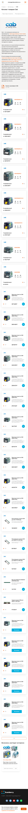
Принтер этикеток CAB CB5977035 (17, 438)
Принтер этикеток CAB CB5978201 (17, 417)
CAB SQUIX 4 (17, 124)
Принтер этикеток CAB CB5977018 (17, 376)
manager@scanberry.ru (14, 2)
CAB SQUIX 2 (17, 173)
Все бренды (11, 6)
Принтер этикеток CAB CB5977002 (17, 315)
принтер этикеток (8, 768)
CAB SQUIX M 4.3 (18, 198)
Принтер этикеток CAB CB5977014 (17, 295)
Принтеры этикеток (7, 13)
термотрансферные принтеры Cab (11, 58)
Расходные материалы (21, 13)
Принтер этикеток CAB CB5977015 (17, 641)
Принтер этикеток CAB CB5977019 (17, 478)
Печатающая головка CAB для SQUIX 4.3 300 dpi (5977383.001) (18, 560)
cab (16, 768)
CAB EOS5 (17, 272)
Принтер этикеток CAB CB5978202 (17, 702)
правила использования (8, 810)
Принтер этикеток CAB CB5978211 (17, 682)
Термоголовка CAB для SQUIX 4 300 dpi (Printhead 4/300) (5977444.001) (17, 601)
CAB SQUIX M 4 (18, 223)
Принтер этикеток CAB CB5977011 (17, 397)
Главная (4, 6)
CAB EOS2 (17, 247)
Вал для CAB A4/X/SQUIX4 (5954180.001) (18, 580)
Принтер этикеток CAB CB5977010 (17, 499)
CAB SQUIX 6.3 (18, 149)
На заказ (16, 630)
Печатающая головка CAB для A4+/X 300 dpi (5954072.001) (18, 519)
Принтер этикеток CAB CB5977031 (17, 458)
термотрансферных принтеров (17, 34)
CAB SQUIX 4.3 (18, 99)
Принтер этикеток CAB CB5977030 (17, 356)
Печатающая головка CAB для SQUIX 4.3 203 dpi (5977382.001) (18, 539)
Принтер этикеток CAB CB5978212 (17, 621)
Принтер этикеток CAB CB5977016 (17, 723)
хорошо (24, 809)
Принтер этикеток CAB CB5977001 (17, 662)
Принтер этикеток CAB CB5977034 (17, 336)
